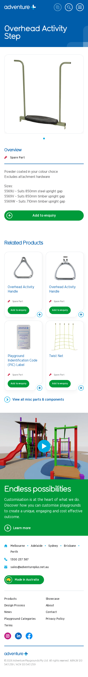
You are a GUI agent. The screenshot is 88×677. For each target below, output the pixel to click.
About (50, 605)
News (8, 612)
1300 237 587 (19, 559)
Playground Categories (20, 618)
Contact (51, 612)
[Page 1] (44, 138)
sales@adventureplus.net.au (29, 567)
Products (10, 598)
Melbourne (17, 545)
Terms (8, 625)
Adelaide (36, 545)
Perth (14, 551)
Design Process (14, 605)
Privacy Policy (55, 618)
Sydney (53, 545)
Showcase (52, 598)
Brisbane (70, 545)
